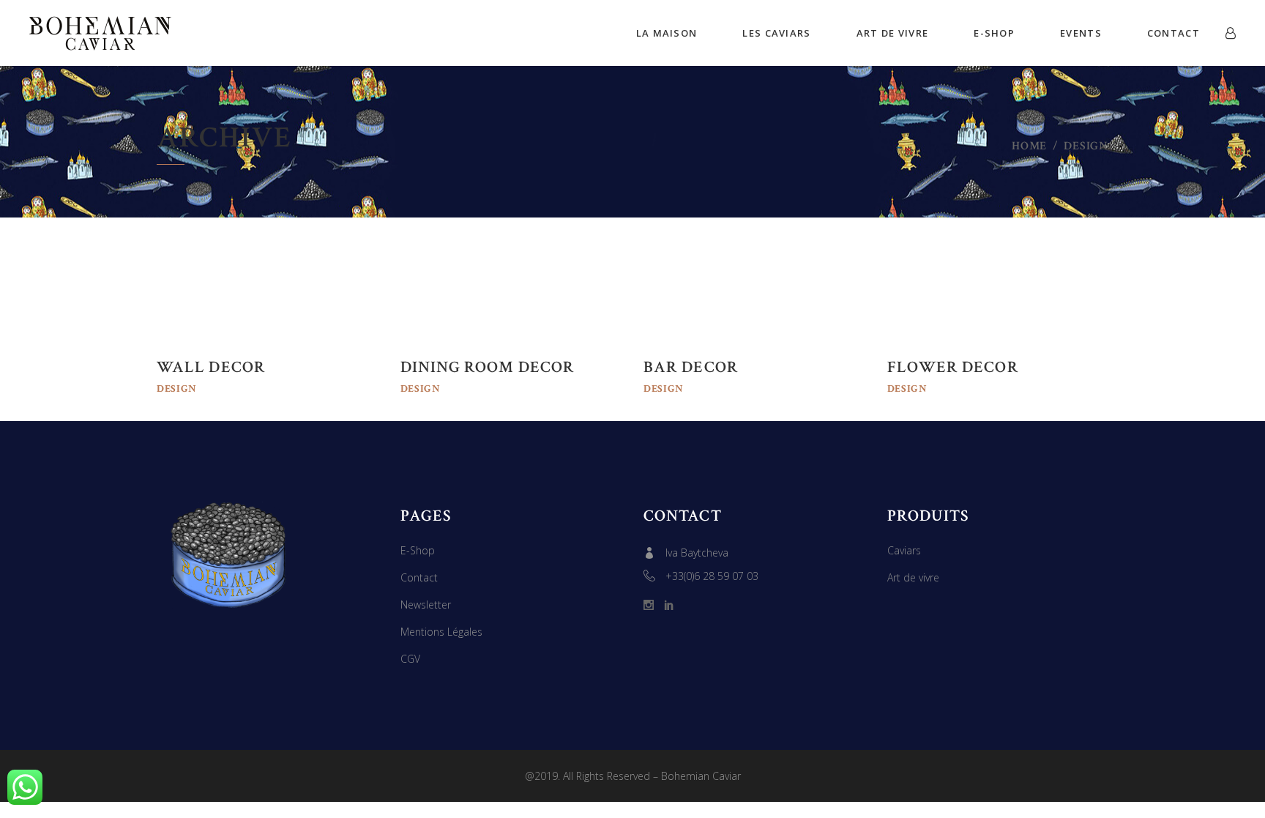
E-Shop (417, 550)
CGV (410, 659)
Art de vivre (913, 577)
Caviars (904, 550)
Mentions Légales (441, 632)
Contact (419, 577)
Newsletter (425, 604)
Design (177, 388)
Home (1029, 146)
